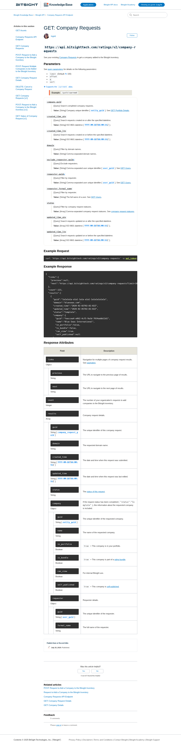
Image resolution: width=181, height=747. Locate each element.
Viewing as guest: (151, 5)
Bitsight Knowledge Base (23, 15)
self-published (113, 586)
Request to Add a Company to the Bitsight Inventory (66, 692)
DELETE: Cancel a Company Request (24, 88)
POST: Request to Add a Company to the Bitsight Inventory (26, 57)
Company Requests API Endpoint (60, 15)
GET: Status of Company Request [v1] (26, 117)
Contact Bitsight (121, 740)
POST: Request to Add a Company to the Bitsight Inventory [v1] (26, 107)
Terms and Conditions (103, 740)
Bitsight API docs (111, 5)
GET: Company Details (54, 705)
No (97, 671)
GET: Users (125, 168)
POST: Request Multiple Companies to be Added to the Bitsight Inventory (26, 68)
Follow (132, 35)
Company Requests (68, 57)
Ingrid (53, 36)
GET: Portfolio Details (120, 110)
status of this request (96, 491)
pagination (91, 363)
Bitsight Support (153, 740)
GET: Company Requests (22, 47)
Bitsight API (40, 15)
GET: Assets (21, 30)
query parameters (55, 69)
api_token (131, 258)
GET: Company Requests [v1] (22, 97)
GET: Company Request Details (26, 79)
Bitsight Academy (128, 5)
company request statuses (122, 211)
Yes (83, 671)
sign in (58, 725)
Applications (88, 5)
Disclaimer (87, 740)
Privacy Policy (75, 740)
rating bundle (119, 559)
